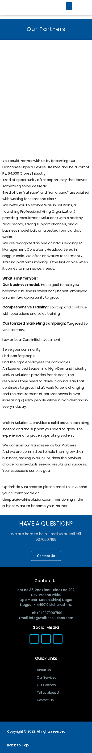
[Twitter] (46, 639)
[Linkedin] (58, 639)
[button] (69, 6)
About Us (44, 670)
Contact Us (45, 700)
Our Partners (46, 685)
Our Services (46, 677)
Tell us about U (48, 692)
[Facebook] (34, 639)
